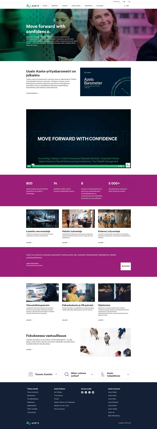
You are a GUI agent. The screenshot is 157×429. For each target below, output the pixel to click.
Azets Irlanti (112, 395)
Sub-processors (59, 409)
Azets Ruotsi (112, 406)
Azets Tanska (112, 409)
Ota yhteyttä (115, 1)
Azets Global (112, 392)
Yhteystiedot (31, 412)
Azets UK (111, 412)
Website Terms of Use (61, 406)
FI (128, 1)
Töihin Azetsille (32, 409)
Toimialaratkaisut (32, 399)
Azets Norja (112, 399)
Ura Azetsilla (99, 5)
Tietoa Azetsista (32, 392)
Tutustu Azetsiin (76, 5)
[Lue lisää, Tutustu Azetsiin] (56, 374)
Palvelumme (31, 395)
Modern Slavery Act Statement (64, 402)
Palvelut (45, 5)
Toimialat (64, 5)
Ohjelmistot (55, 5)
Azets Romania (113, 402)
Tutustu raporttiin (31, 93)
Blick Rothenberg (114, 416)
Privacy (56, 399)
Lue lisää (28, 242)
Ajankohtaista (88, 5)
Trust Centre (58, 395)
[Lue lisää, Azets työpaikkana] (128, 374)
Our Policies (58, 392)
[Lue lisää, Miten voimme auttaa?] (92, 374)
